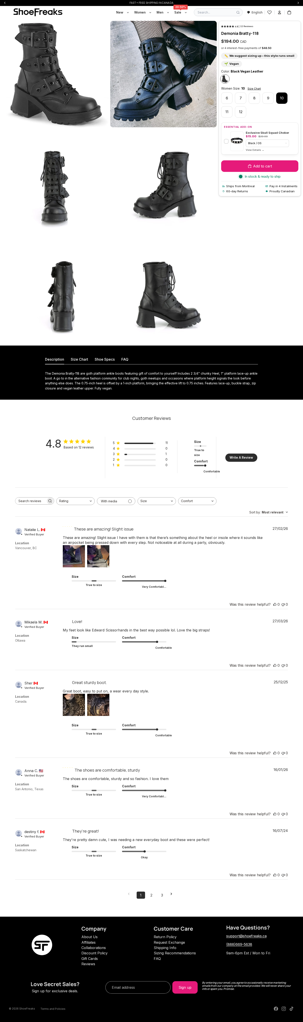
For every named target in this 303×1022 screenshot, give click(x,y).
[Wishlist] (269, 12)
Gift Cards (89, 958)
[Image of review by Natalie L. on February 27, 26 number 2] (98, 556)
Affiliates (88, 942)
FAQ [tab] (124, 359)
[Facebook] (276, 1008)
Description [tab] (54, 359)
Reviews (88, 964)
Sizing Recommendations (175, 953)
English (257, 12)
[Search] (238, 12)
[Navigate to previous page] (130, 894)
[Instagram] (283, 1008)
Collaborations (93, 947)
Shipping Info (165, 947)
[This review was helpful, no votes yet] (274, 604)
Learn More (255, 150)
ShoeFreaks (27, 1008)
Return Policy (165, 937)
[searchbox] (30, 500)
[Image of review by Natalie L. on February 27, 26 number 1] (74, 556)
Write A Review (241, 457)
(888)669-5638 (239, 944)
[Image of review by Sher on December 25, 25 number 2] (98, 705)
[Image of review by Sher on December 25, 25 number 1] (74, 705)
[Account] (279, 12)
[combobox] (255, 12)
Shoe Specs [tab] (105, 359)
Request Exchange (169, 942)
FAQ (157, 958)
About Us (89, 937)
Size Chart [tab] (79, 359)
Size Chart (254, 88)
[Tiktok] (291, 1008)
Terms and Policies (52, 1008)
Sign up (185, 987)
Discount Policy (94, 953)
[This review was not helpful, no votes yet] (283, 604)
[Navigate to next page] (173, 894)
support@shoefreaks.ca (246, 936)
